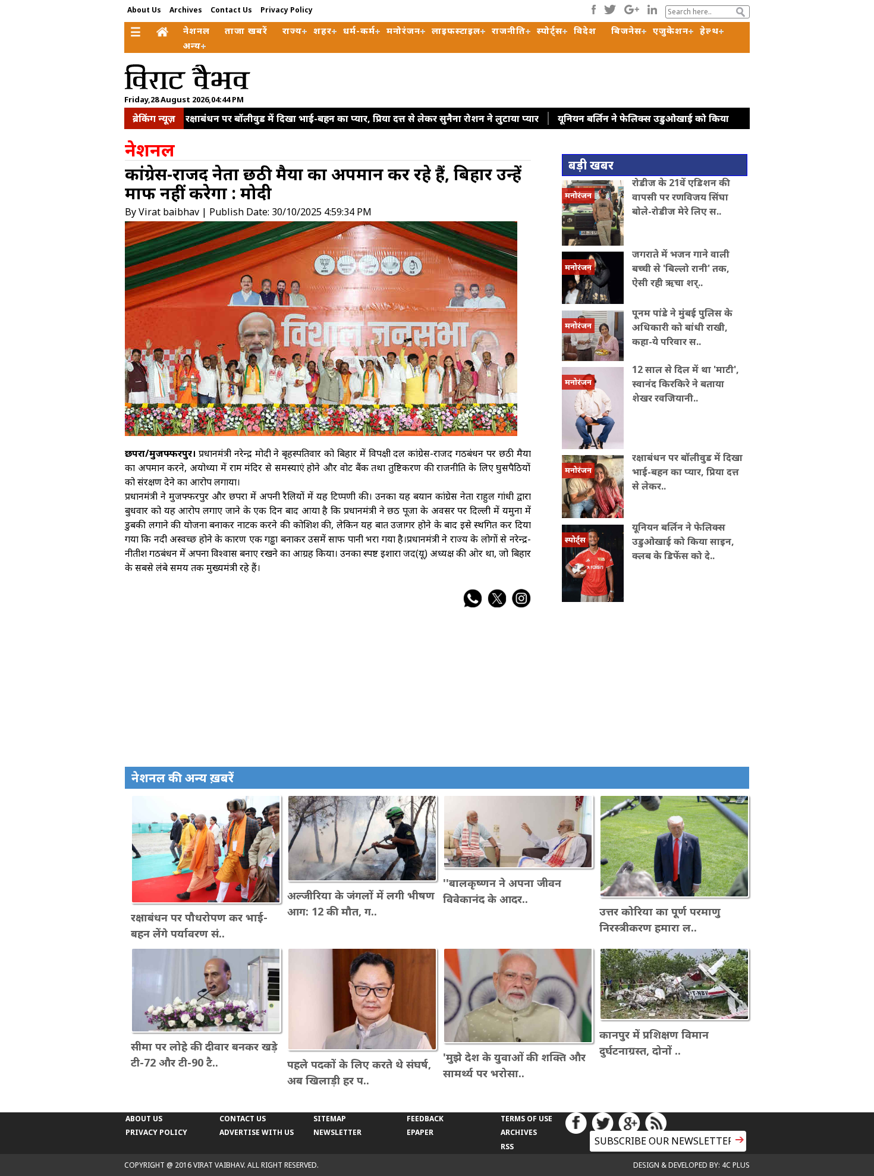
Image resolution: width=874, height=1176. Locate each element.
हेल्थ (709, 30)
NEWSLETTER (337, 1132)
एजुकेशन (670, 30)
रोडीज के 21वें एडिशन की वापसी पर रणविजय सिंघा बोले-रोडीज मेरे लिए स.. (681, 197)
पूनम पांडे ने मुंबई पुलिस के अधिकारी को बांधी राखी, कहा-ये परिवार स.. (682, 327)
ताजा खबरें (246, 30)
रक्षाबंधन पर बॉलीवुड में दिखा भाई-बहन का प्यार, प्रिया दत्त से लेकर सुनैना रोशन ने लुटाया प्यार (362, 118)
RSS (507, 1146)
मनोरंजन (403, 30)
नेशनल (196, 30)
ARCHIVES (519, 1132)
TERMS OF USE (526, 1119)
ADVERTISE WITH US (256, 1132)
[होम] (163, 32)
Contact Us (231, 10)
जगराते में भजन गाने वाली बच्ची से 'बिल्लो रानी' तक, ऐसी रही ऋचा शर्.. (681, 268)
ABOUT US (143, 1119)
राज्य (292, 30)
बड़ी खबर (591, 165)
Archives (185, 10)
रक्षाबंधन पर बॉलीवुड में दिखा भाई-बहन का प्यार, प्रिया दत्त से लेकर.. (687, 472)
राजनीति (509, 30)
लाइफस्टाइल (456, 30)
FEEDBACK (425, 1119)
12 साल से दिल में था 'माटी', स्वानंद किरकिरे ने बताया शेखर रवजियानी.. (685, 383)
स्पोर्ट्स (549, 30)
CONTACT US (242, 1119)
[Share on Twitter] (497, 604)
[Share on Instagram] (521, 604)
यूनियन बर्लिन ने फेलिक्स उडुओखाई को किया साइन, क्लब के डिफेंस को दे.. (683, 541)
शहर (322, 30)
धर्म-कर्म (359, 30)
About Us (144, 10)
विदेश (585, 30)
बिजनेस (626, 30)
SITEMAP (329, 1119)
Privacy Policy (286, 10)
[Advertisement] (528, 74)
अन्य (192, 45)
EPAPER (420, 1132)
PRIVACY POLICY (156, 1132)
